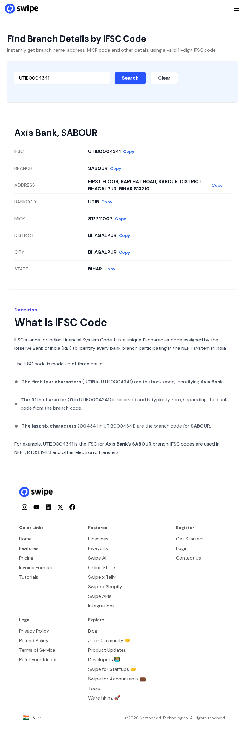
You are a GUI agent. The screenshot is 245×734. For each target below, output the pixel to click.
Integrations (101, 606)
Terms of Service (37, 650)
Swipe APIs (99, 596)
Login (182, 548)
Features (29, 548)
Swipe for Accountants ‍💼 (117, 679)
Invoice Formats (36, 567)
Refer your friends (38, 660)
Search (130, 78)
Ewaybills (98, 548)
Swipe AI (97, 558)
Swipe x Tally (102, 577)
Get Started (189, 539)
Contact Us (188, 558)
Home (25, 539)
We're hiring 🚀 (104, 698)
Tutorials (28, 577)
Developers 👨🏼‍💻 (104, 660)
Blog (92, 631)
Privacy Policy (34, 631)
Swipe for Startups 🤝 (112, 669)
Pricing (26, 558)
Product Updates (107, 650)
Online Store (101, 567)
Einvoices (98, 539)
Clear (164, 78)
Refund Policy (33, 640)
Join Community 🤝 (109, 640)
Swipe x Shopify (105, 586)
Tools (94, 688)
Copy (128, 151)
